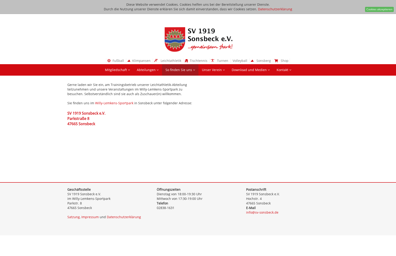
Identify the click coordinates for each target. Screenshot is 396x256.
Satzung (73, 217)
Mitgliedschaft (116, 70)
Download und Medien (250, 70)
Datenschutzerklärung (275, 9)
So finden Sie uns (179, 70)
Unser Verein (212, 70)
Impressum (90, 217)
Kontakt (283, 70)
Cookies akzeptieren (379, 9)
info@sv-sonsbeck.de (262, 212)
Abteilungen (147, 70)
